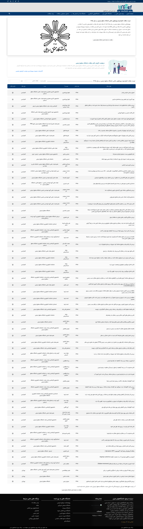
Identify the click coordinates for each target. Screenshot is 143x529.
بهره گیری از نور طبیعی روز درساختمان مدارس (123, 99)
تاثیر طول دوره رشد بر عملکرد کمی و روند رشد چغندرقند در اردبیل (118, 251)
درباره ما (134, 1)
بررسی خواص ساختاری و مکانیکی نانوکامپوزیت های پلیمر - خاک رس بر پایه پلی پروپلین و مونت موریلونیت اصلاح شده (111, 172)
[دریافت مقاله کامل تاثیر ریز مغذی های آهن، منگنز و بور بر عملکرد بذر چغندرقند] (12, 315)
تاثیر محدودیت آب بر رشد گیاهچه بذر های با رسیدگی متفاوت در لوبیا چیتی (116, 367)
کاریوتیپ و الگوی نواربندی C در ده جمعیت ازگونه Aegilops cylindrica (117, 457)
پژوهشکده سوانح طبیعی (63, 503)
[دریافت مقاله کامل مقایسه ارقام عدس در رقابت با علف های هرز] (12, 420)
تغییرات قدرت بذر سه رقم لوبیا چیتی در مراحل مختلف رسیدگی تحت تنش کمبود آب (114, 374)
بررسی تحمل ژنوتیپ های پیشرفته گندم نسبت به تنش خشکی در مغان (117, 335)
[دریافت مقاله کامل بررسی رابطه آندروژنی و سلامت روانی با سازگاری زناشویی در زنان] (12, 470)
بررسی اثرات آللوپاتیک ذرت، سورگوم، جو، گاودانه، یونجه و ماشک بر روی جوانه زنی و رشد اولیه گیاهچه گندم (109, 388)
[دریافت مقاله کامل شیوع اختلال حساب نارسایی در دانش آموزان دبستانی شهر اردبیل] (12, 476)
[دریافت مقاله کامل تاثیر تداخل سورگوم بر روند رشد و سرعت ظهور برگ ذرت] (12, 271)
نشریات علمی (35, 516)
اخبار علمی (36, 513)
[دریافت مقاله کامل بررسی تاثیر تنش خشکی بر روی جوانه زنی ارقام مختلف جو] (12, 446)
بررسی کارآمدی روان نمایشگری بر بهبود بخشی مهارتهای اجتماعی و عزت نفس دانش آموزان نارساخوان (110, 481)
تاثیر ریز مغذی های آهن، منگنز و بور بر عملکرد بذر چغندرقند (120, 315)
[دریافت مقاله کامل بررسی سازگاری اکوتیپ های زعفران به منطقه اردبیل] (12, 217)
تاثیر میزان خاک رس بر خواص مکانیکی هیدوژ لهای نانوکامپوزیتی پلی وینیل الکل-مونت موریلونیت (110, 204)
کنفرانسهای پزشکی (34, 519)
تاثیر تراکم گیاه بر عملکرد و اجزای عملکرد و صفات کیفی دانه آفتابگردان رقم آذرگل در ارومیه (113, 348)
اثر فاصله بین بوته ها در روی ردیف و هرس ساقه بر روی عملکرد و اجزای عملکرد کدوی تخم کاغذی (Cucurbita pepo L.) (111, 285)
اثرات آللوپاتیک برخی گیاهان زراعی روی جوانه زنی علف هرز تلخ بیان (118, 407)
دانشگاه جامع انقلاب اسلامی (62, 519)
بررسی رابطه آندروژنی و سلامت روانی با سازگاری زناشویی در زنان (118, 470)
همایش (37, 511)
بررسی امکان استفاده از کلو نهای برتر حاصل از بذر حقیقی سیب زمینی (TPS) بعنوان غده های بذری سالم (109, 342)
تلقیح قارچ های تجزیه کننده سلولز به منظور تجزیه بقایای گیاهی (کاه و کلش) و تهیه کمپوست (112, 119)
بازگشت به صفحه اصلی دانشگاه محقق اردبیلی (102, 40)
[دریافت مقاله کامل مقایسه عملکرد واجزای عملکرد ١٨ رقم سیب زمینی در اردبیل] (12, 328)
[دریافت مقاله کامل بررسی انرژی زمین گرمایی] (12, 165)
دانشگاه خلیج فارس (65, 513)
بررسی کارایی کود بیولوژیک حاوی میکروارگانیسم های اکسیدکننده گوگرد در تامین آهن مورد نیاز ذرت (110, 136)
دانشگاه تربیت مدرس (64, 516)
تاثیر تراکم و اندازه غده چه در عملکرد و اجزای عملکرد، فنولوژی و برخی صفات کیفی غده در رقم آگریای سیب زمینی (110, 224)
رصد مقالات (51, 14)
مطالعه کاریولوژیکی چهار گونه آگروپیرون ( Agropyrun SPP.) (119, 451)
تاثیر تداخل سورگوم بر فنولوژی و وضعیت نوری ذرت (122, 265)
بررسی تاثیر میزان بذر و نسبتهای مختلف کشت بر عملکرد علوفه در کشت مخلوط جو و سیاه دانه (111, 258)
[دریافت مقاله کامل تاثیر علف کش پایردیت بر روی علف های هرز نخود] (12, 426)
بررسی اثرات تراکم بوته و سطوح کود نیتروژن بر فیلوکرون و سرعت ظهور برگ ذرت (114, 401)
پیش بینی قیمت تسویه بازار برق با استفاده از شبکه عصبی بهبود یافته (118, 159)
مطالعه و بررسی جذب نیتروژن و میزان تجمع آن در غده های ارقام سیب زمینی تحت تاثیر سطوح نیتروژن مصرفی (109, 298)
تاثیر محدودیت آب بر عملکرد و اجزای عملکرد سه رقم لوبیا (120, 433)
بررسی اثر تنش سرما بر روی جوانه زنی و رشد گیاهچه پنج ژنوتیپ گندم (117, 231)
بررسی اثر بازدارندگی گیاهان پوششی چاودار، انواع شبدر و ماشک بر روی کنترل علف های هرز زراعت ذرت (109, 394)
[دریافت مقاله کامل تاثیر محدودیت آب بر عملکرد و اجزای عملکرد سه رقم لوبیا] (12, 433)
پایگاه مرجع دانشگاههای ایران (127, 527)
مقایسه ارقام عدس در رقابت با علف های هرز (123, 420)
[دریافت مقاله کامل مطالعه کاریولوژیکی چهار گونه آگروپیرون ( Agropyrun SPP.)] (12, 451)
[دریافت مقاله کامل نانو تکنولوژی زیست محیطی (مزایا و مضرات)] (12, 154)
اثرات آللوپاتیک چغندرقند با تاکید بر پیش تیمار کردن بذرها (120, 381)
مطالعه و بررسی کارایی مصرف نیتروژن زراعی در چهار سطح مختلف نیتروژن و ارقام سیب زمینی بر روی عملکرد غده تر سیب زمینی (110, 291)
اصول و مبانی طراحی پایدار (128, 93)
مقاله (37, 505)
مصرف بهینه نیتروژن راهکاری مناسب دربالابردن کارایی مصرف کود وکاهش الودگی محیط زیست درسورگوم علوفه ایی (109, 141)
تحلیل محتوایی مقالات (63, 14)
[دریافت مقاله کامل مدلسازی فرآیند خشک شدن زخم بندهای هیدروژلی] (12, 197)
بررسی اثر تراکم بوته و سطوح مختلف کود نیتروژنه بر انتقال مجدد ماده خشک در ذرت (114, 354)
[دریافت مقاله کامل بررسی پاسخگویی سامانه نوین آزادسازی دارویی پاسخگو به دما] (12, 190)
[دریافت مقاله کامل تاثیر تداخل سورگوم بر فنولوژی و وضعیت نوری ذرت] (12, 264)
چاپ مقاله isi (35, 503)
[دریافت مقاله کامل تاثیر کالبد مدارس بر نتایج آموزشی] (12, 113)
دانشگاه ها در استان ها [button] (79, 14)
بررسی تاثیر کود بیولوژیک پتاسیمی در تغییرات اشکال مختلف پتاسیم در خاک (116, 130)
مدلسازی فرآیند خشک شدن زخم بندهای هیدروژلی (122, 197)
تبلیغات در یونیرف (111, 1)
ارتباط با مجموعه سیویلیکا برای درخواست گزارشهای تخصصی (28, 71)
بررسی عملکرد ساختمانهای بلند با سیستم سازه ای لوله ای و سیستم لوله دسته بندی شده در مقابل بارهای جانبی (109, 106)
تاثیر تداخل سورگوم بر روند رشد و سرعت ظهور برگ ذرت (120, 271)
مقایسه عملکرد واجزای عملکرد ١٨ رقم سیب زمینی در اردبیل (120, 329)
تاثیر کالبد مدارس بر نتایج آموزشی (126, 113)
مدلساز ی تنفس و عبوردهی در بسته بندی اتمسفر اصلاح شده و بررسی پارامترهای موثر (113, 183)
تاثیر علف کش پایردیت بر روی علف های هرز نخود (122, 427)
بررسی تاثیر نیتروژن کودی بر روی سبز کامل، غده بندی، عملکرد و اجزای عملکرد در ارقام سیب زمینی (111, 304)
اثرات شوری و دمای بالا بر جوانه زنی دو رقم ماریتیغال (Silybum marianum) (116, 464)
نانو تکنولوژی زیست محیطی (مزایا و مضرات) (123, 154)
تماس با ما (129, 1)
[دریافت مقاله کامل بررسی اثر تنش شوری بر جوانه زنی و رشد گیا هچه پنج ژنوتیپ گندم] (12, 440)
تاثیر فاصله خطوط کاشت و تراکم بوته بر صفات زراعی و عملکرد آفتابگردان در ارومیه (114, 309)
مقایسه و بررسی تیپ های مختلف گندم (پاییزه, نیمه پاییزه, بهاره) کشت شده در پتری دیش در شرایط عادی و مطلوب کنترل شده (110, 237)
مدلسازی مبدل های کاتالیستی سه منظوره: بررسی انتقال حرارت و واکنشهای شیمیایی (114, 178)
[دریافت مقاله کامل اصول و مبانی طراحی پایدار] (12, 92)
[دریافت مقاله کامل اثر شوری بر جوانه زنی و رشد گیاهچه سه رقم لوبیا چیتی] (12, 361)
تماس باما (130, 522)
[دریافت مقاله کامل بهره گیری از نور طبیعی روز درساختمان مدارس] (12, 99)
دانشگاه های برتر (107, 14)
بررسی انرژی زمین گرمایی (128, 165)
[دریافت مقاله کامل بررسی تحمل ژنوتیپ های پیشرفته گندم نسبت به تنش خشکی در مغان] (12, 335)
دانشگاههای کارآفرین (94, 14)
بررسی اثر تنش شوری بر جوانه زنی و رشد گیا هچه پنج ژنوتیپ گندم (118, 440)
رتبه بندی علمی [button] (120, 14)
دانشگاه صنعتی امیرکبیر (64, 505)
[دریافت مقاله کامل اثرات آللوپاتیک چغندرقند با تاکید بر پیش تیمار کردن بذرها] (12, 381)
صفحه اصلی (130, 14)
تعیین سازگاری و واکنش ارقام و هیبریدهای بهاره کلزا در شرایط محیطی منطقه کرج (115, 322)
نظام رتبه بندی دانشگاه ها (121, 1)
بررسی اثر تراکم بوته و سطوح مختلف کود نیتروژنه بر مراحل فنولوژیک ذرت (116, 244)
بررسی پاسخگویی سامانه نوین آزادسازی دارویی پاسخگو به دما (119, 190)
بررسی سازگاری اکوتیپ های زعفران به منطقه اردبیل (122, 217)
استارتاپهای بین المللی (33, 508)
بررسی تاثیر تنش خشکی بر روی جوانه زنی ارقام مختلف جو (120, 446)
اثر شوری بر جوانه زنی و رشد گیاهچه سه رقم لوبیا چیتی (120, 361)
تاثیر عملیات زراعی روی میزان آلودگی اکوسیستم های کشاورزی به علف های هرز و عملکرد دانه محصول (110, 413)
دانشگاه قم (67, 521)
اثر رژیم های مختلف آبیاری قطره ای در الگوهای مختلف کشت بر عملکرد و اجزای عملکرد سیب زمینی (110, 278)
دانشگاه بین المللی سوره (63, 511)
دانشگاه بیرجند (66, 508)
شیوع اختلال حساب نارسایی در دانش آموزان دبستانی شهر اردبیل (118, 476)
